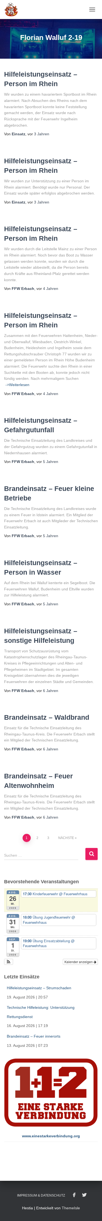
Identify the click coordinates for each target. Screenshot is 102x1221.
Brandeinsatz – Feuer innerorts (33, 1036)
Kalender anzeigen (79, 961)
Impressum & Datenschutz (41, 1195)
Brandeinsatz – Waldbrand (46, 717)
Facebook (74, 1195)
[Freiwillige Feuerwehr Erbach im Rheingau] (13, 9)
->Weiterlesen (17, 385)
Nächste (66, 838)
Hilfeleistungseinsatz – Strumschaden (39, 988)
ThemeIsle (71, 1208)
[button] (8, 962)
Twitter (84, 1195)
